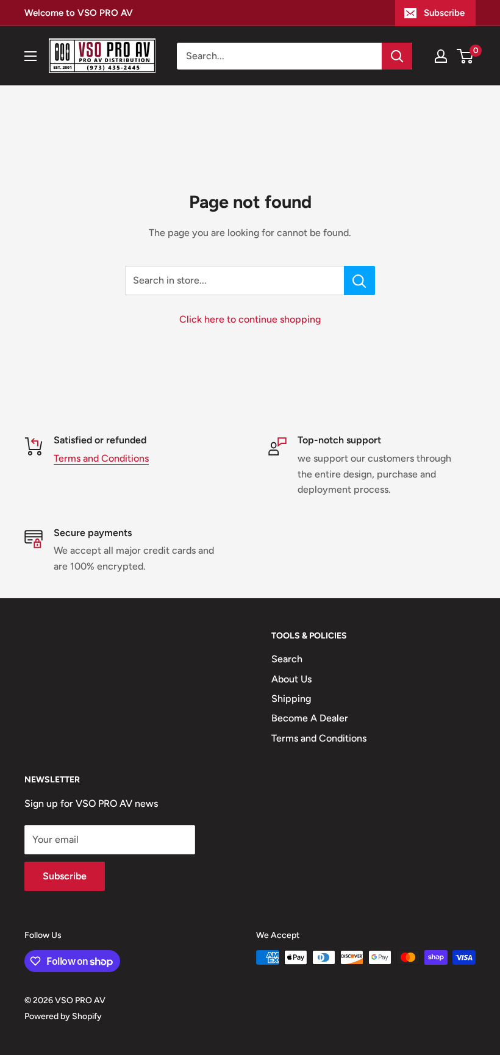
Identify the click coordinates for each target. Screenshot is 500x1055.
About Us (291, 679)
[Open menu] (30, 56)
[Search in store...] (359, 280)
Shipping (291, 698)
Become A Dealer (309, 718)
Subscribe (444, 12)
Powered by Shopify (63, 1016)
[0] (465, 56)
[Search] (397, 56)
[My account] (441, 56)
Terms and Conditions (101, 458)
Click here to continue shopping (250, 319)
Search (286, 659)
